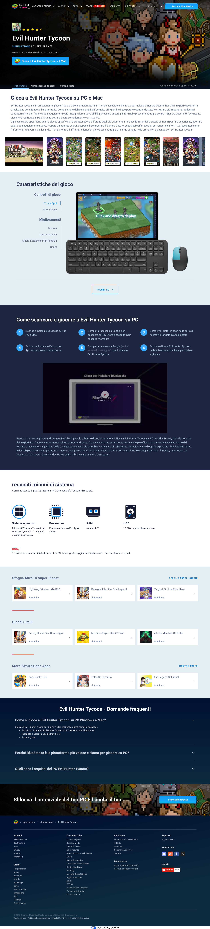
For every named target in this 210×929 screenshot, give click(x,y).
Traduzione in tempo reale (78, 863)
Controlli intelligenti (75, 867)
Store (95, 6)
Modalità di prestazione (77, 874)
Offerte (17, 850)
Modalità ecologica (75, 860)
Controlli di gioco (74, 839)
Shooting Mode (73, 843)
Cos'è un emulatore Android (126, 869)
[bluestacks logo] (19, 6)
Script (69, 881)
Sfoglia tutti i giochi (183, 578)
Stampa (117, 853)
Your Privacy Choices (108, 927)
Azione (16, 872)
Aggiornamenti (168, 839)
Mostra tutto (188, 666)
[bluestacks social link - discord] (164, 854)
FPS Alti (70, 884)
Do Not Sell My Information (78, 918)
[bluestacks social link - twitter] (183, 854)
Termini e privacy (20, 918)
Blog (76, 6)
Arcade (17, 879)
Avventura (18, 875)
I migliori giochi (20, 869)
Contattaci (118, 846)
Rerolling (70, 870)
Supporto (130, 6)
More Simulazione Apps (31, 666)
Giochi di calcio (20, 903)
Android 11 (18, 857)
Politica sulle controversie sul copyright (43, 918)
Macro (69, 857)
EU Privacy (63, 918)
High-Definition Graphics (77, 887)
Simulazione (21, 46)
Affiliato (115, 6)
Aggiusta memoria (74, 877)
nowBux (17, 853)
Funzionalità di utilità (75, 891)
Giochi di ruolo (20, 889)
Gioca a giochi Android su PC (126, 865)
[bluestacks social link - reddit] (170, 854)
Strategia (17, 900)
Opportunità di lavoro (123, 850)
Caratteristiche (41, 6)
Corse (16, 886)
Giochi (62, 6)
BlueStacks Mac (20, 839)
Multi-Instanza (73, 850)
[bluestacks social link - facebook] (176, 854)
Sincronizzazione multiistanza (79, 853)
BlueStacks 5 (19, 843)
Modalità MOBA (73, 846)
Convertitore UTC (74, 894)
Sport (16, 896)
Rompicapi (18, 882)
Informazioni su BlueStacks (126, 839)
